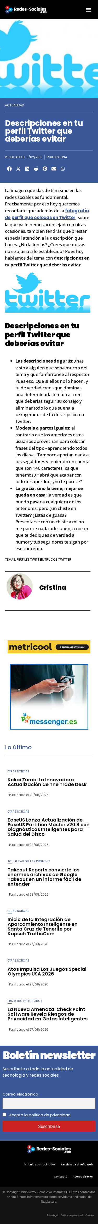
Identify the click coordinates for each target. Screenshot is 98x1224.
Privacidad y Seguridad (25, 1001)
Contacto (60, 1177)
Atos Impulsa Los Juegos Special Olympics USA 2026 (47, 971)
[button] (88, 9)
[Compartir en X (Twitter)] (18, 168)
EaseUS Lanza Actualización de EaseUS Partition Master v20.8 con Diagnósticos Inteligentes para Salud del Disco (49, 827)
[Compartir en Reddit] (36, 168)
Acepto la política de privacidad (39, 1115)
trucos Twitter (57, 559)
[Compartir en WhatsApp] (62, 168)
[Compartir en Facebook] (9, 168)
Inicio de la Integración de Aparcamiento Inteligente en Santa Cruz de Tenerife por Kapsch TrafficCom (43, 926)
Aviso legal (52, 1215)
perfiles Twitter (30, 559)
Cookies (89, 1215)
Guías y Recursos (37, 861)
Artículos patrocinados (40, 1164)
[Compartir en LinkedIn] (27, 168)
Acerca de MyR (83, 1177)
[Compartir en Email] (53, 168)
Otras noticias (18, 771)
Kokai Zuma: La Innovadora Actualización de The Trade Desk (47, 782)
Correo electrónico (20, 1094)
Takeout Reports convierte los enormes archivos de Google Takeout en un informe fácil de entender (44, 876)
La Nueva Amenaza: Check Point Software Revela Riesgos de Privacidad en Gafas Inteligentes (48, 1014)
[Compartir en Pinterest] (45, 168)
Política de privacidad (72, 1215)
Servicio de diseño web (77, 1164)
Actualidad (14, 105)
